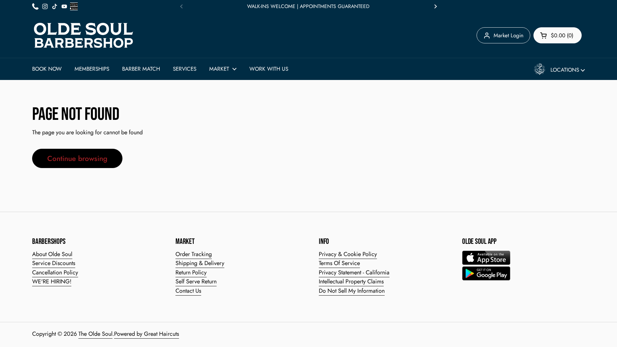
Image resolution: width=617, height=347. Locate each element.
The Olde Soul (95, 334)
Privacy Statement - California (354, 272)
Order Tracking (193, 254)
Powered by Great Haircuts (146, 334)
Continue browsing (77, 158)
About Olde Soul (52, 254)
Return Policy (191, 272)
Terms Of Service (339, 263)
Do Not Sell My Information (352, 291)
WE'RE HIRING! (51, 281)
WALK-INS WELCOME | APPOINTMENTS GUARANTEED (308, 6)
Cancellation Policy (55, 272)
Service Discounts (53, 263)
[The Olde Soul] (83, 35)
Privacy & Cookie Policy (348, 254)
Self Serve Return (196, 281)
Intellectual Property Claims (351, 281)
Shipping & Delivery (199, 263)
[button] (557, 35)
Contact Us (188, 291)
